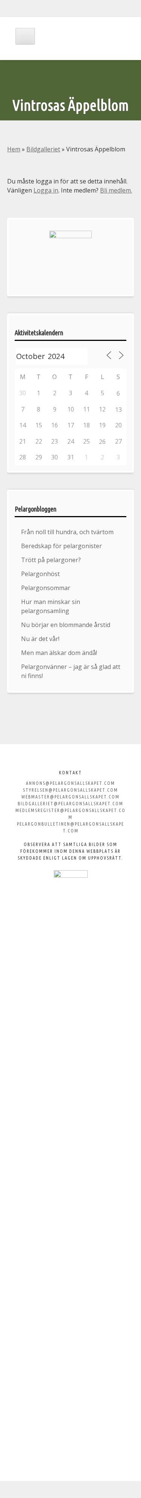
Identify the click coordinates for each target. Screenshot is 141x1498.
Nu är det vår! (40, 639)
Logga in (45, 190)
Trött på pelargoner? (51, 560)
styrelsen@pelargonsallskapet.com (70, 790)
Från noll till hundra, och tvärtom (67, 532)
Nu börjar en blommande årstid (65, 625)
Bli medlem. (116, 190)
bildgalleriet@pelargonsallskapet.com (70, 803)
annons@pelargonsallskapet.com (70, 783)
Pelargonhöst (40, 574)
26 (102, 442)
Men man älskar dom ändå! (59, 653)
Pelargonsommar (45, 588)
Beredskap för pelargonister (61, 546)
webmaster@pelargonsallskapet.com (70, 796)
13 (118, 409)
